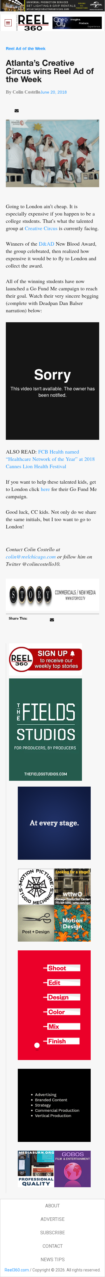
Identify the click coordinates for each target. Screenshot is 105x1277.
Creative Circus (41, 228)
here (45, 488)
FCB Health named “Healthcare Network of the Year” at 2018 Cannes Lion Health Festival (50, 459)
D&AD (46, 243)
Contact (53, 1246)
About (52, 1206)
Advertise (52, 1219)
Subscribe (52, 1232)
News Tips (53, 1259)
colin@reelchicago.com (31, 556)
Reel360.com (17, 1270)
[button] (8, 23)
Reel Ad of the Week (26, 48)
